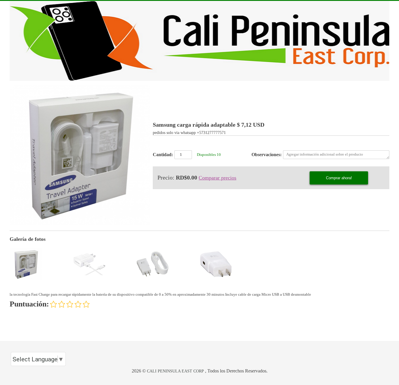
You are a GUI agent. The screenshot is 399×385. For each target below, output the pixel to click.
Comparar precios (217, 178)
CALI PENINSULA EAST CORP (175, 371)
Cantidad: (163, 154)
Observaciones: (266, 154)
